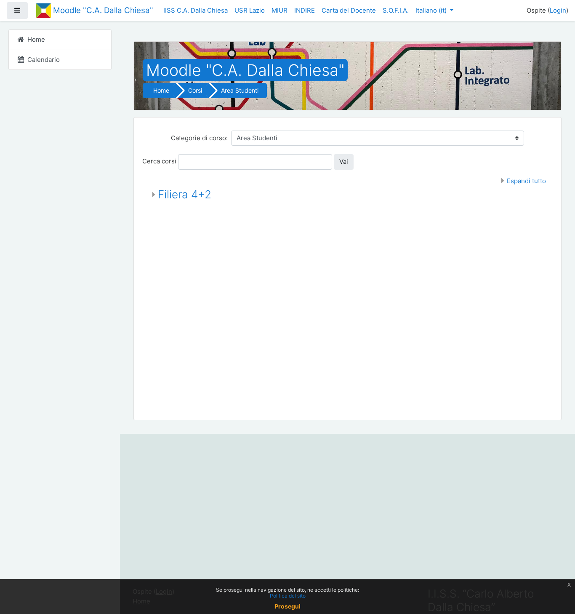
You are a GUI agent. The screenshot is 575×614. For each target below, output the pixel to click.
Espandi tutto (526, 181)
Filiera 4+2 (184, 194)
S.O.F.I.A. (396, 10)
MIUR (280, 10)
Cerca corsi (159, 161)
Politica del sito (288, 596)
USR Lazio (249, 10)
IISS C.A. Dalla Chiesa (195, 10)
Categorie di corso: (199, 138)
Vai (343, 162)
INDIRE (304, 10)
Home (161, 90)
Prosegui (287, 606)
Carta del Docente (349, 10)
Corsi (195, 90)
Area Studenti (239, 90)
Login (558, 10)
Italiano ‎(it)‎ (431, 10)
